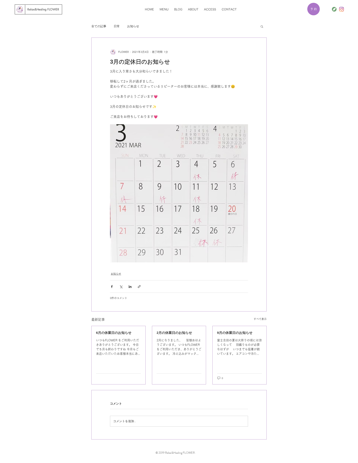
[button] (262, 26)
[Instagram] (341, 9)
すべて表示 (260, 319)
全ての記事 (98, 26)
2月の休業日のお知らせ (174, 333)
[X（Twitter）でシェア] (121, 286)
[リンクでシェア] (139, 286)
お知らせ (133, 26)
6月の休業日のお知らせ (113, 333)
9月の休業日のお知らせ (234, 333)
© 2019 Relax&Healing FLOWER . (176, 452)
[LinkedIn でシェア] (130, 286)
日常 (117, 26)
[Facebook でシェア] (112, 286)
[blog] (334, 9)
